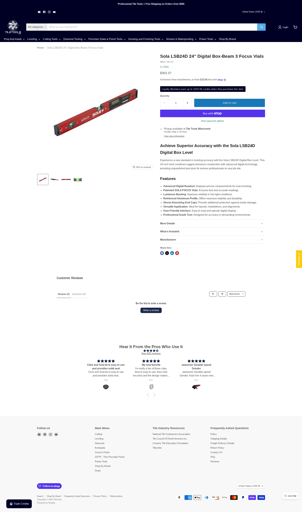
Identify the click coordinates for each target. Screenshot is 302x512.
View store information (174, 136)
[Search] (261, 27)
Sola (166, 66)
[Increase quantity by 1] (188, 103)
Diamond (99, 443)
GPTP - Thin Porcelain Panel (109, 457)
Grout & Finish (102, 452)
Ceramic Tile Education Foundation (170, 443)
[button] (283, 27)
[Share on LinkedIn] (172, 253)
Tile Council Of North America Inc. (170, 438)
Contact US (216, 452)
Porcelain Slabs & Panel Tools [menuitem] (105, 39)
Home (40, 47)
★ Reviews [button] (299, 259)
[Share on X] (167, 253)
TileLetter (157, 447)
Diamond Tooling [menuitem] (72, 39)
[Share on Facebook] (162, 253)
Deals (98, 470)
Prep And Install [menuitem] (13, 39)
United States (252, 12)
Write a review (151, 310)
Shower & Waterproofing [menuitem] (179, 39)
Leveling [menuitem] (32, 39)
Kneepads (100, 447)
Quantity (164, 96)
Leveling (99, 438)
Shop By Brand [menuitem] (227, 39)
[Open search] (213, 294)
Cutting (98, 434)
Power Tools (101, 461)
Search (40, 496)
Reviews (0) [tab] (64, 294)
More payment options (212, 121)
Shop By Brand (102, 466)
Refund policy (116, 496)
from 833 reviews (151, 353)
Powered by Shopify (46, 503)
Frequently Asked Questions (77, 496)
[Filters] (222, 294)
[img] (151, 350)
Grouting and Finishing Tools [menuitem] (144, 39)
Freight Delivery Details (222, 443)
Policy (213, 434)
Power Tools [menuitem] (206, 39)
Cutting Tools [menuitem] (50, 39)
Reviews (214, 461)
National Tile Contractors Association (171, 434)
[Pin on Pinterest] (177, 253)
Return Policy (217, 447)
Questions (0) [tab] (79, 294)
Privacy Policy (100, 496)
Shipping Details (218, 438)
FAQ (212, 457)
